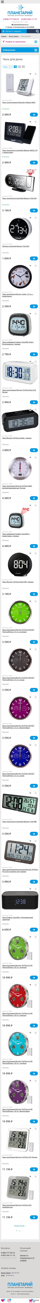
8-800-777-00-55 (11, 19)
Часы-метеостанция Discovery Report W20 (18, 102)
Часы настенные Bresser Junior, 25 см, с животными (17, 295)
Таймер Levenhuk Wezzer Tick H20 (15, 246)
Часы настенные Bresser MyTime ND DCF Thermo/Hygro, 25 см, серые (18, 679)
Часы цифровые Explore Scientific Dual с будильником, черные (18, 343)
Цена (6, 67)
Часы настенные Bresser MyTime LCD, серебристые (17, 1206)
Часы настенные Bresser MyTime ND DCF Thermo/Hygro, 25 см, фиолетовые (18, 726)
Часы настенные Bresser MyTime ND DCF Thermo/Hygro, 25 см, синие (18, 774)
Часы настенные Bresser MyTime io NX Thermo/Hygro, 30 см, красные (17, 1014)
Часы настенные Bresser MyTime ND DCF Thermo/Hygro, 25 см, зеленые (18, 631)
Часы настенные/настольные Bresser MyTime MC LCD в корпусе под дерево (20, 870)
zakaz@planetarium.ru (20, 24)
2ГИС (3, 1275)
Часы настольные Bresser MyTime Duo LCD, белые (19, 391)
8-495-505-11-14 (29, 19)
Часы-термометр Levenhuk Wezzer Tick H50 (19, 198)
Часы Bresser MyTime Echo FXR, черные (17, 582)
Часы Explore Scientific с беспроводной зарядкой (17, 918)
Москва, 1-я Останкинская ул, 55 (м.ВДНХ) (20, 27)
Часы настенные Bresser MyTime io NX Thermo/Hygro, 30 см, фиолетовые (17, 1110)
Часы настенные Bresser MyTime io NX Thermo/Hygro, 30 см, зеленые (17, 966)
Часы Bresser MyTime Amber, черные (16, 438)
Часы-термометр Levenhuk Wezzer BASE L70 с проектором (19, 151)
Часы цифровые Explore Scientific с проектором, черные (16, 535)
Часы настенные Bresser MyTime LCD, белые (19, 1157)
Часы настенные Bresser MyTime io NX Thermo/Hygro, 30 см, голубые (17, 1062)
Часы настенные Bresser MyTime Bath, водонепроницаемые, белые (17, 487)
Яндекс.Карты (6, 1273)
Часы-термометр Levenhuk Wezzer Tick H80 (19, 821)
